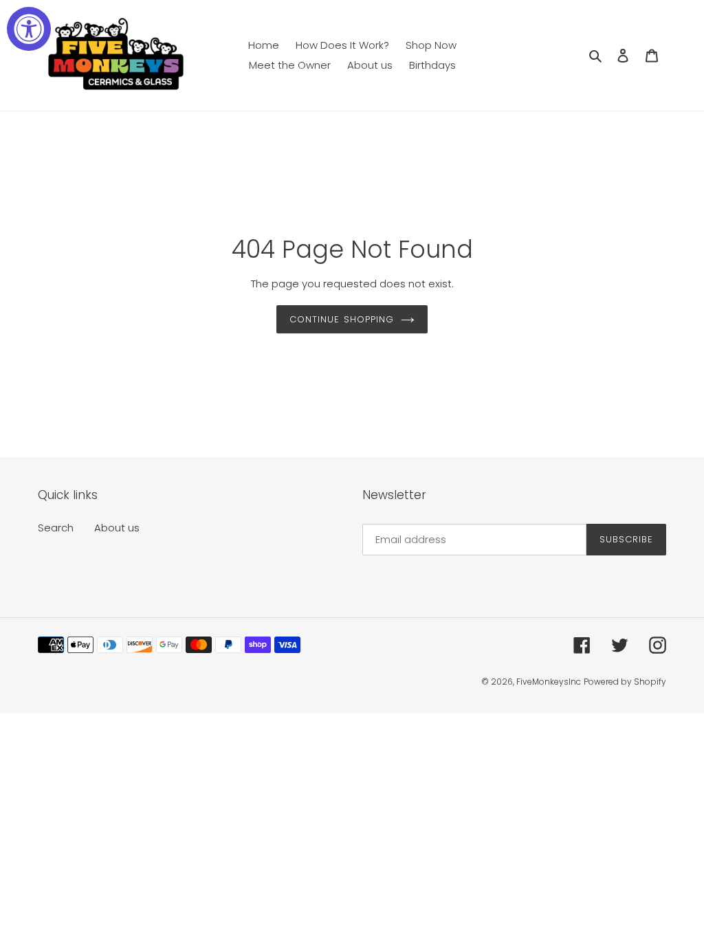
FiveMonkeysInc (548, 681)
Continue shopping (341, 319)
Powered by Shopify (625, 681)
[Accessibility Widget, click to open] (29, 29)
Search (56, 527)
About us (117, 527)
